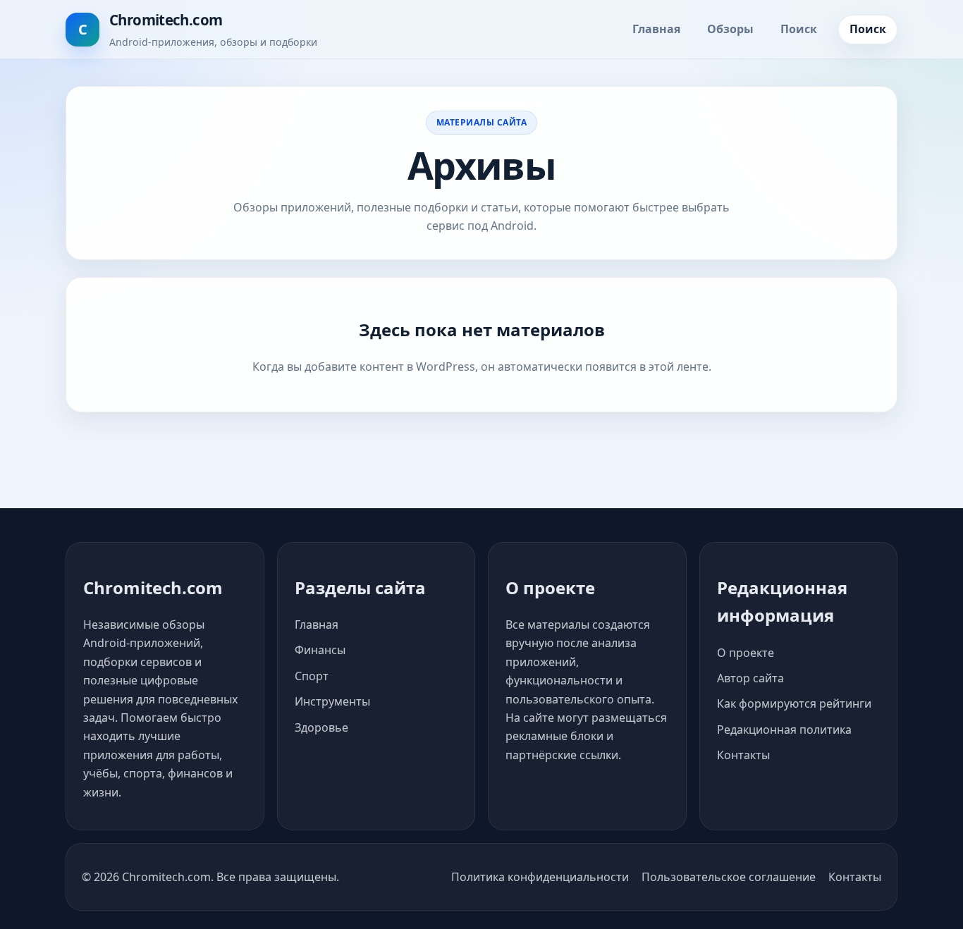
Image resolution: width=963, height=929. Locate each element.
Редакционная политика (784, 729)
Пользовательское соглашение (729, 877)
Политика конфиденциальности (540, 877)
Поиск (798, 29)
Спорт (312, 676)
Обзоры (730, 29)
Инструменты (332, 701)
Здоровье (321, 727)
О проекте (745, 652)
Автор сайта (750, 678)
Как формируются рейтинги (794, 703)
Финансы (320, 650)
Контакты (743, 755)
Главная (656, 29)
